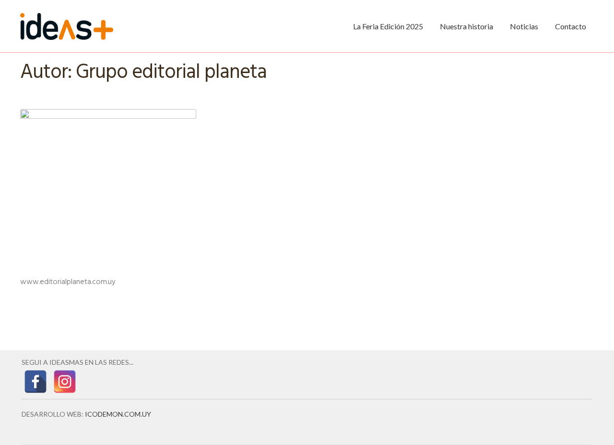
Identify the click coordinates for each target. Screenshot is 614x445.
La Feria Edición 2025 (388, 26)
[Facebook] (35, 381)
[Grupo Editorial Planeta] (108, 197)
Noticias (524, 26)
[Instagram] (64, 381)
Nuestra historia (466, 26)
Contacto (570, 26)
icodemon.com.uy (118, 414)
